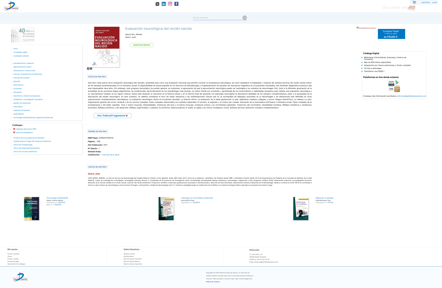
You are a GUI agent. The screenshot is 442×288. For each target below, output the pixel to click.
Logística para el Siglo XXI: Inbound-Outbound (32, 141)
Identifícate (426, 2)
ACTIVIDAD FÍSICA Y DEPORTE (23, 63)
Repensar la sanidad (324, 198)
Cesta (9, 256)
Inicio (15, 48)
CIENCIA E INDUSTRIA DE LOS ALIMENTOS (27, 74)
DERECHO (16, 81)
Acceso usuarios (13, 254)
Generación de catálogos (16, 264)
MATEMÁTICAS (18, 114)
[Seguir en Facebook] (176, 5)
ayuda (434, 2)
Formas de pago (13, 261)
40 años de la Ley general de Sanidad (28, 138)
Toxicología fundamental (57, 198)
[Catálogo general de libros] (14, 132)
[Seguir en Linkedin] (164, 5)
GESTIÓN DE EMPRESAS (22, 103)
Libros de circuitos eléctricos (25, 151)
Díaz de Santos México (132, 261)
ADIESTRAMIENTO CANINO (22, 67)
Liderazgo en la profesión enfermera (197, 198)
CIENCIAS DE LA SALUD (21, 78)
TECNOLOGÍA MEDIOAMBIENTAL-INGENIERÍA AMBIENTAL (33, 117)
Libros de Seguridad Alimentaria (26, 148)
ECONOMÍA (17, 88)
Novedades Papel (20, 52)
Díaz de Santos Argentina (133, 264)
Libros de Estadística (24, 132)
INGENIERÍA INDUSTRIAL (21, 110)
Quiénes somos (129, 254)
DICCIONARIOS (18, 85)
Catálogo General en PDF (25, 129)
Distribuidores (129, 256)
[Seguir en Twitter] (157, 5)
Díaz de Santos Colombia (132, 259)
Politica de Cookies (213, 282)
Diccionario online (396, 7)
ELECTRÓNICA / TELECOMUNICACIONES (26, 96)
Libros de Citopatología (22, 145)
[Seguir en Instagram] (170, 5)
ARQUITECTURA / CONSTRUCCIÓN (24, 70)
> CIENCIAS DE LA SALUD (109, 155)
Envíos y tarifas (12, 259)
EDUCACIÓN (17, 92)
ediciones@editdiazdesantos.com (411, 96)
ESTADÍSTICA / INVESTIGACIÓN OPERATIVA (28, 99)
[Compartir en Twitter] (91, 69)
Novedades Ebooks (21, 56)
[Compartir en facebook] (88, 69)
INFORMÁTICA (18, 107)
